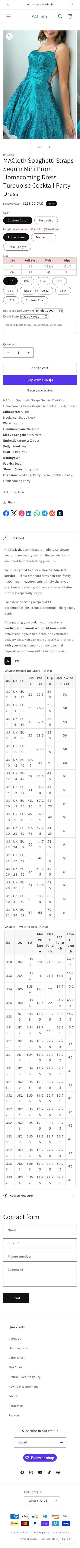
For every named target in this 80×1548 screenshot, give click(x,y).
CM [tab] (17, 661)
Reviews (14, 1415)
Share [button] (11, 502)
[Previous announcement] (8, 4)
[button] (8, 16)
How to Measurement (23, 1387)
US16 (11, 300)
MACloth (24, 1532)
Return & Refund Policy (24, 1377)
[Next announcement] (72, 4)
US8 (10, 291)
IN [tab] (8, 661)
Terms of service (28, 1538)
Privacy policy (61, 1532)
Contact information (52, 1538)
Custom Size (35, 300)
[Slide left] (30, 147)
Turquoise (46, 220)
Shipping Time (18, 1348)
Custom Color (18, 220)
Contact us (16, 1406)
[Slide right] (49, 147)
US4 (43, 281)
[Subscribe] (61, 1442)
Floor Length (17, 247)
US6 (59, 281)
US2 (27, 281)
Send (16, 1298)
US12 (45, 291)
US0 (10, 281)
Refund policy (41, 1532)
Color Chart (17, 1358)
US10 (27, 291)
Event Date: (11, 316)
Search (13, 1396)
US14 (63, 291)
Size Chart (15, 1367)
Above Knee (16, 237)
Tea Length (44, 237)
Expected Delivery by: (18, 311)
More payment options (40, 390)
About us (15, 1338)
